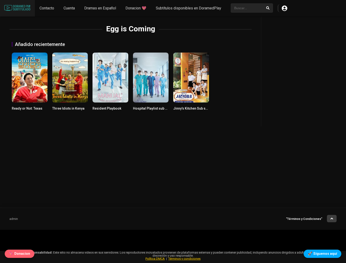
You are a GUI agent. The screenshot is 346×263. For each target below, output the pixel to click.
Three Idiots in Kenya (68, 108)
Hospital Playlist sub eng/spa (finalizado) (164, 108)
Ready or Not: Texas (27, 108)
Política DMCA (155, 258)
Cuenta (69, 8)
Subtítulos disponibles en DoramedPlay (188, 8)
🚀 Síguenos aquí (322, 253)
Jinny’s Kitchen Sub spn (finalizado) (200, 108)
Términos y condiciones (184, 258)
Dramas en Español (100, 8)
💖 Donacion (19, 253)
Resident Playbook (107, 108)
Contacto (47, 8)
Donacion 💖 (135, 8)
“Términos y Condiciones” (304, 219)
